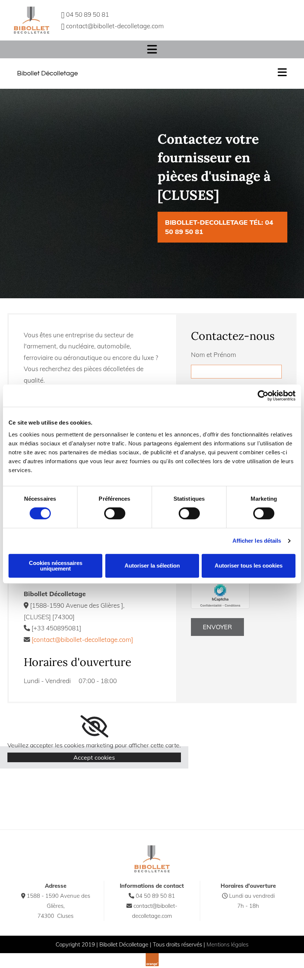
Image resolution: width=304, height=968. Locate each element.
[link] (94, 726)
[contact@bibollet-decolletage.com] (82, 639)
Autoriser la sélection (152, 565)
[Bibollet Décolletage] (31, 20)
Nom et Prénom (213, 354)
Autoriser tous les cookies (248, 565)
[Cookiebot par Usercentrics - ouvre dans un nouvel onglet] (263, 395)
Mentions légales (227, 944)
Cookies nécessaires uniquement (55, 566)
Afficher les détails (256, 540)
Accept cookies (94, 757)
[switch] (114, 513)
